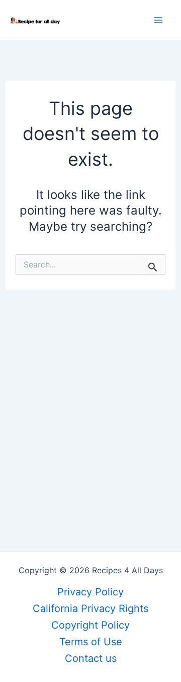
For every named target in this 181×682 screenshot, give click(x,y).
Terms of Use (90, 642)
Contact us (91, 658)
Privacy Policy (90, 592)
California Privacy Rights (90, 608)
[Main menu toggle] (158, 20)
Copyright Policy (90, 625)
